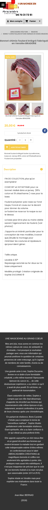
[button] (40, 108)
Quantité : (10, 140)
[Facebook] (44, 130)
